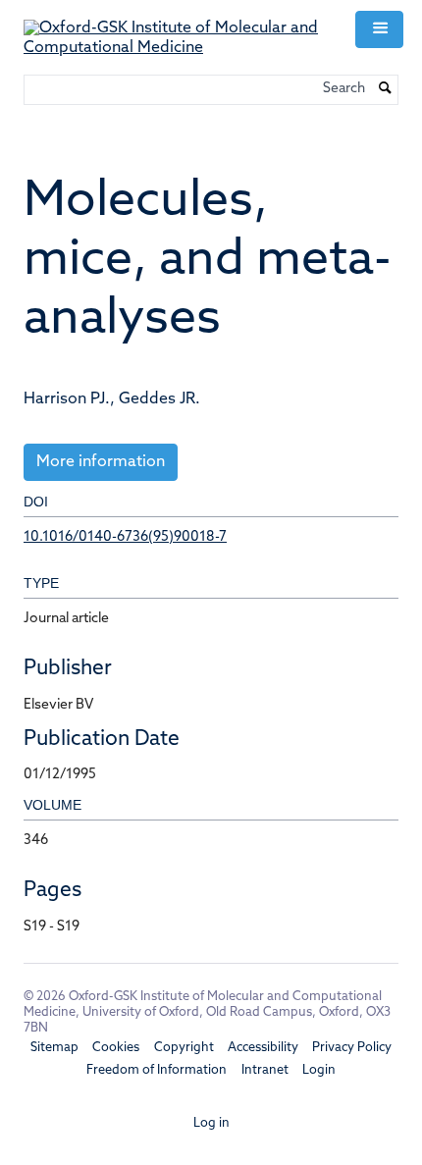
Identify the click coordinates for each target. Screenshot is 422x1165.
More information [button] (100, 462)
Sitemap (54, 1047)
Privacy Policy (352, 1047)
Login (319, 1070)
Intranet (265, 1070)
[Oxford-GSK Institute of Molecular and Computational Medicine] (178, 29)
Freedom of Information (156, 1070)
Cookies (115, 1047)
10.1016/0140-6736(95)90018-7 (125, 537)
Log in (211, 1123)
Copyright (184, 1047)
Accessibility (263, 1047)
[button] (378, 29)
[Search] (385, 90)
